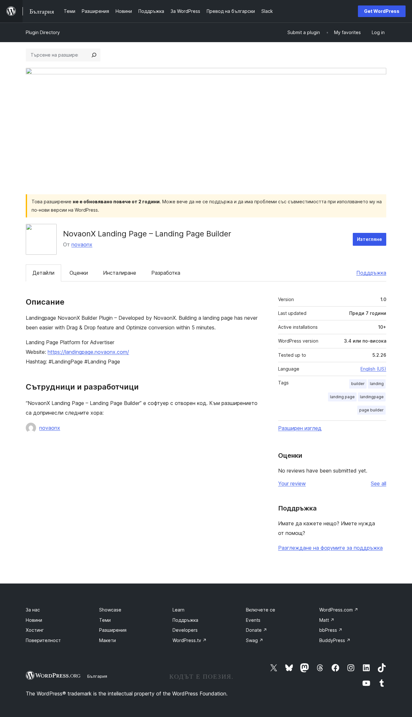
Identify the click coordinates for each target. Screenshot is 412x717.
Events (253, 620)
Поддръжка (371, 273)
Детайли (43, 273)
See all (378, 483)
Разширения (112, 630)
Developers (185, 630)
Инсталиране (119, 273)
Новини (34, 620)
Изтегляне (369, 239)
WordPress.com (338, 609)
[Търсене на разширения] (94, 55)
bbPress (330, 630)
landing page (342, 396)
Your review (292, 483)
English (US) (373, 369)
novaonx (81, 244)
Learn (178, 609)
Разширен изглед (300, 428)
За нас (33, 609)
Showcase (110, 609)
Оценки (79, 273)
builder (358, 383)
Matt (326, 620)
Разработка (165, 273)
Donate (256, 630)
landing (377, 383)
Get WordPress (381, 11)
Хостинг (35, 630)
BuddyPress (335, 640)
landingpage (372, 396)
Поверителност (43, 640)
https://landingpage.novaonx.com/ (88, 352)
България (97, 676)
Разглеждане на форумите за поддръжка (330, 548)
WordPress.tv (190, 640)
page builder (371, 410)
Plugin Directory (43, 32)
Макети (107, 640)
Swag (254, 640)
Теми (105, 620)
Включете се (260, 609)
